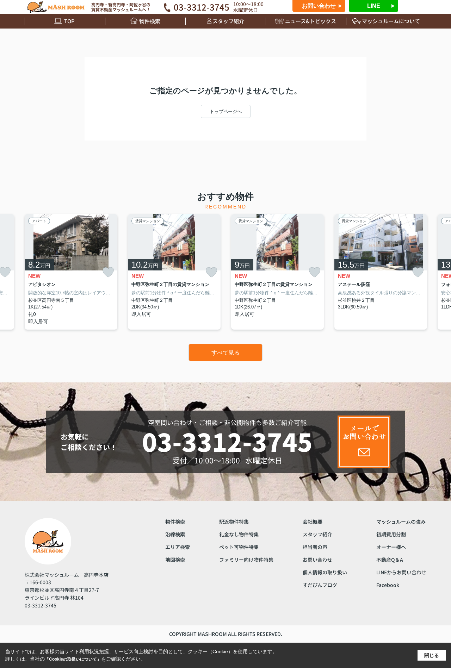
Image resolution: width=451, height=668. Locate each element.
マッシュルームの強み (401, 521)
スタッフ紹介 (228, 21)
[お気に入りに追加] (108, 272)
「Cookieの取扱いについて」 (73, 659)
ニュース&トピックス (310, 21)
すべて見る (225, 353)
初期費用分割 (391, 534)
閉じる (431, 655)
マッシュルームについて (391, 21)
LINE (373, 6)
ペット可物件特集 (239, 546)
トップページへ (226, 111)
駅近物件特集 (234, 521)
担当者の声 (315, 546)
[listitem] (71, 272)
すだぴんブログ (320, 584)
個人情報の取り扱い (325, 572)
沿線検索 (175, 534)
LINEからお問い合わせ (401, 572)
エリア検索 (177, 546)
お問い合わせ (319, 6)
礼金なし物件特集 (239, 534)
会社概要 (312, 521)
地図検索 (175, 559)
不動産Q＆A (389, 559)
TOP (69, 21)
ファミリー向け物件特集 (246, 559)
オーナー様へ (391, 546)
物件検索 (149, 21)
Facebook (387, 584)
